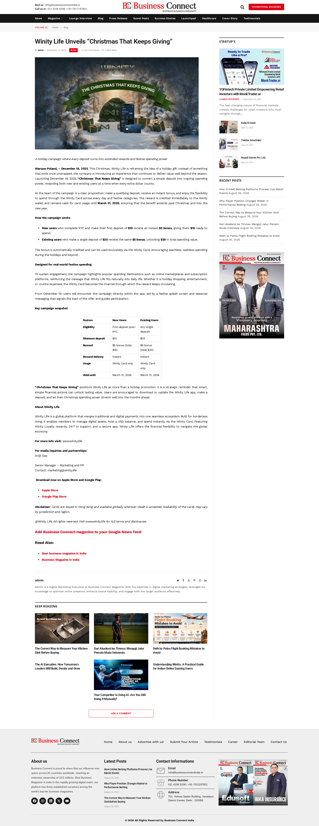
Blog (100, 18)
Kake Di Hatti (248, 122)
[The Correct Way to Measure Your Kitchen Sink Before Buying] (62, 628)
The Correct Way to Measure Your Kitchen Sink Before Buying (61, 650)
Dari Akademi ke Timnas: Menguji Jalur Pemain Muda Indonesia (119, 650)
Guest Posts (141, 18)
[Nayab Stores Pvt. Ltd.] (228, 161)
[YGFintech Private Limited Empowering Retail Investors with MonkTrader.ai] (251, 66)
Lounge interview (80, 18)
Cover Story (230, 18)
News (38, 18)
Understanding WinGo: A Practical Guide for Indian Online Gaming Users (178, 666)
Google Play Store (54, 496)
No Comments (92, 50)
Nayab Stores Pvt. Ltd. (253, 157)
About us (125, 742)
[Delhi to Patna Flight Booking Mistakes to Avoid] (180, 628)
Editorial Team (254, 742)
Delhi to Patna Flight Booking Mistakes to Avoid (179, 650)
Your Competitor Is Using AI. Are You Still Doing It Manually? (119, 697)
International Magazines (266, 7)
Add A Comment (121, 713)
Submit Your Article (184, 742)
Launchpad (188, 18)
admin (41, 50)
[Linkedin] (50, 801)
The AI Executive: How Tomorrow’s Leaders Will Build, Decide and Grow (57, 666)
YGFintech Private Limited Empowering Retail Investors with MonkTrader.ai (251, 91)
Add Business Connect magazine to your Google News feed (88, 532)
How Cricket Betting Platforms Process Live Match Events (128, 771)
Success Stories (165, 18)
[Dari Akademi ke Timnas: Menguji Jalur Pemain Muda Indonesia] (121, 628)
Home (108, 742)
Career (233, 742)
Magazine (54, 18)
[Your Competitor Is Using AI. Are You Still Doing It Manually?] (121, 675)
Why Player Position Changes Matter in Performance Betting (125, 785)
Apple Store (50, 490)
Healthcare (209, 18)
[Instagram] (42, 801)
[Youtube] (67, 801)
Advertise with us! (151, 742)
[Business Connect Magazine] (159, 7)
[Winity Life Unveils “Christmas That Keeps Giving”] (117, 148)
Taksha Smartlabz (251, 140)
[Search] (242, 7)
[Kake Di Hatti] (228, 127)
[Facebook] (34, 801)
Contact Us (279, 742)
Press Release (118, 18)
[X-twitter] (59, 801)
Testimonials (252, 18)
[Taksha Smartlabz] (228, 144)
